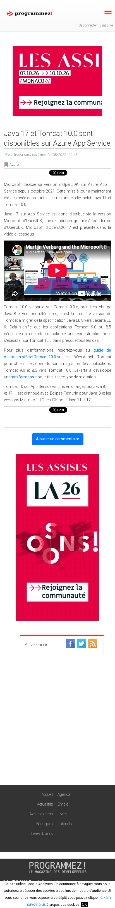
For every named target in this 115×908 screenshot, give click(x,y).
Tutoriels (65, 823)
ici (101, 897)
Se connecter (88, 25)
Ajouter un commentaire (57, 439)
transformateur (23, 377)
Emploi (63, 804)
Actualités (45, 804)
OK (84, 904)
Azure (14, 164)
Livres (63, 814)
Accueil (47, 794)
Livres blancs (42, 833)
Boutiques (44, 823)
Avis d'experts (41, 814)
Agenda (64, 794)
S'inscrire (106, 25)
